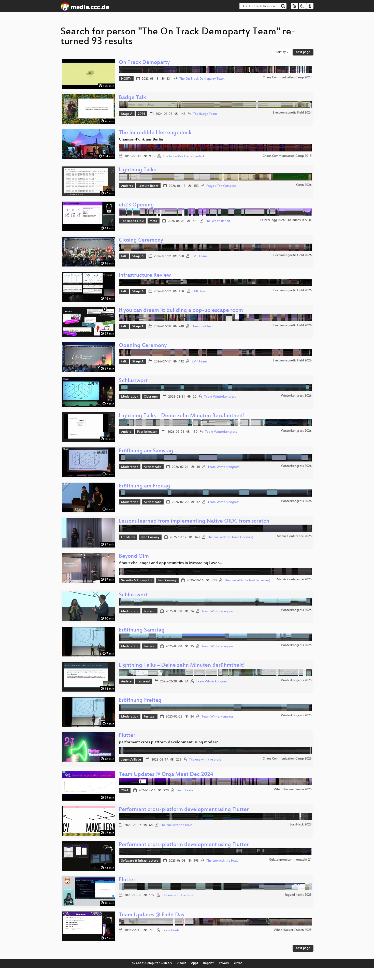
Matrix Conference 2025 (294, 536)
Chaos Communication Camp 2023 (287, 77)
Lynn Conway (150, 537)
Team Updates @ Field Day (151, 915)
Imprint (208, 963)
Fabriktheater (147, 432)
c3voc (238, 963)
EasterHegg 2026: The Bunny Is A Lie (286, 220)
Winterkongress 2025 (296, 610)
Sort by (281, 52)
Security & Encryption (136, 580)
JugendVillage (131, 760)
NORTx (126, 79)
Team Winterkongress (220, 397)
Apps (194, 963)
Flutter (127, 736)
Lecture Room (148, 186)
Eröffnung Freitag (140, 700)
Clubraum (151, 397)
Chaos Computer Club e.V (154, 963)
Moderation (129, 397)
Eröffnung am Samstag (146, 451)
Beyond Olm (134, 556)
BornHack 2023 (301, 824)
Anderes (127, 186)
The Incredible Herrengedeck (155, 133)
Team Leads (184, 790)
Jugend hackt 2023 (298, 895)
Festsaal (149, 611)
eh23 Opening (136, 205)
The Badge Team (205, 114)
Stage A (126, 114)
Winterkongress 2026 (296, 396)
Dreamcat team (203, 326)
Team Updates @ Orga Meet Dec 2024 (166, 774)
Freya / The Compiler (221, 186)
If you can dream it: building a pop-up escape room (181, 310)
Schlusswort (133, 381)
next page (303, 52)
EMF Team (199, 256)
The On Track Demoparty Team (202, 79)
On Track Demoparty (144, 63)
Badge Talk (132, 98)
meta (153, 221)
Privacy (224, 963)
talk (124, 256)
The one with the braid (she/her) (230, 537)
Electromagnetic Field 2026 (292, 255)
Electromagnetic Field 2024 (292, 113)
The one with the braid (205, 760)
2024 (141, 114)
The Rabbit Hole (132, 221)
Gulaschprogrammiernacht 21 (290, 860)
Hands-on (128, 537)
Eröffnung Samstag (142, 630)
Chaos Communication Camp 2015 (287, 156)
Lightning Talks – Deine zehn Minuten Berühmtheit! (182, 416)
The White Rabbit (217, 221)
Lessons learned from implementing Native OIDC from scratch (194, 521)
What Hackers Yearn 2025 (293, 789)
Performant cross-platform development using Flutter (184, 810)
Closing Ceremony (141, 240)
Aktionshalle (152, 467)
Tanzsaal (143, 681)
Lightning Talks (137, 170)
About (181, 963)
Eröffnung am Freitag (144, 486)
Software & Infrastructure (139, 861)
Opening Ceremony (143, 346)
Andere (126, 432)
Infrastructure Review (145, 275)
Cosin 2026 (304, 185)
